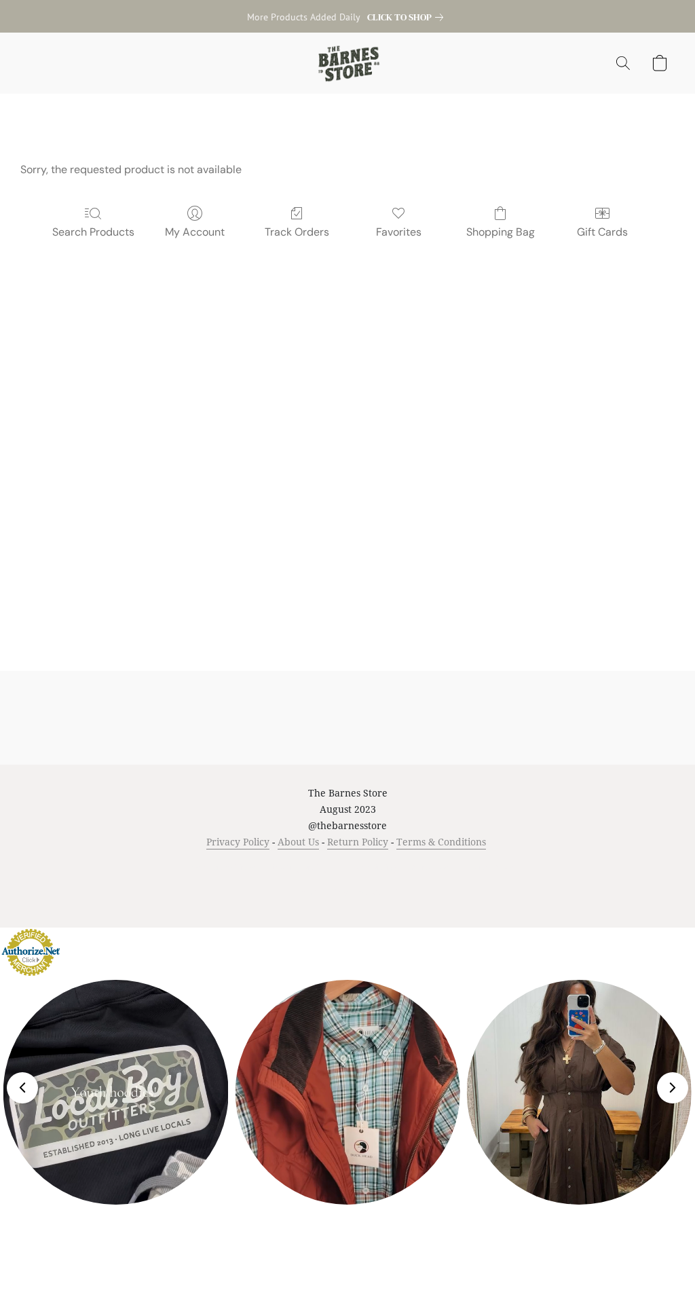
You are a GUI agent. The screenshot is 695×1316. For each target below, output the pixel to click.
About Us (298, 841)
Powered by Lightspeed (348, 891)
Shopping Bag (500, 232)
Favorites (398, 232)
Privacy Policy (237, 841)
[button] (348, 63)
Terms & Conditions (441, 841)
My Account (195, 232)
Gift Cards (602, 232)
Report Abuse (491, 867)
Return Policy (357, 841)
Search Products (93, 232)
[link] (408, 17)
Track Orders (297, 232)
